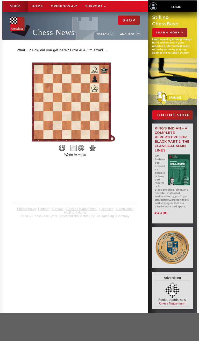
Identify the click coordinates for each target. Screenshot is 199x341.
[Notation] (73, 148)
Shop (15, 6)
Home (37, 6)
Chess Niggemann (172, 303)
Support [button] (94, 6)
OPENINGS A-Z (64, 6)
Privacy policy (27, 209)
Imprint (44, 209)
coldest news (75, 220)
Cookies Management (81, 209)
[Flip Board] (62, 148)
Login (176, 7)
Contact (57, 209)
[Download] (93, 148)
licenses (107, 209)
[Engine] (81, 148)
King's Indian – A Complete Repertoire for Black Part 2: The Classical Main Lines (172, 139)
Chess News (53, 32)
